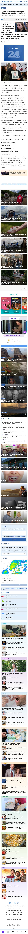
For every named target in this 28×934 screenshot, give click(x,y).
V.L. (4, 19)
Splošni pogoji (19, 912)
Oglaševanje (6, 905)
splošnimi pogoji (12, 536)
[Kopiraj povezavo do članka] (26, 19)
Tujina (16, 4)
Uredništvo (13, 905)
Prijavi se (14, 539)
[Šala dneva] (24, 553)
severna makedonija (21, 184)
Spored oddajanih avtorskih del (14, 917)
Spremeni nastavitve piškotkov (14, 910)
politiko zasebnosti (21, 536)
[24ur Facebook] (14, 903)
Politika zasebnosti (10, 912)
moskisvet (5, 763)
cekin (3, 728)
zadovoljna (5, 658)
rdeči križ (4, 184)
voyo (3, 867)
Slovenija (5, 4)
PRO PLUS (19, 905)
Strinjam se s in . (14, 536)
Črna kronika (11, 4)
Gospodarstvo (22, 4)
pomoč (9, 184)
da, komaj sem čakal (6, 578)
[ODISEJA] (14, 295)
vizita (4, 693)
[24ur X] (17, 903)
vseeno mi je (5, 582)
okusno (4, 833)
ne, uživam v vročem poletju (8, 580)
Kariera (23, 905)
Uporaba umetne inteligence (14, 919)
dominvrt (5, 796)
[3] (6, 305)
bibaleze (4, 623)
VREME (13, 345)
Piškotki (18, 908)
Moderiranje (11, 908)
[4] (16, 305)
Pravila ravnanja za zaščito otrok (14, 914)
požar (14, 184)
